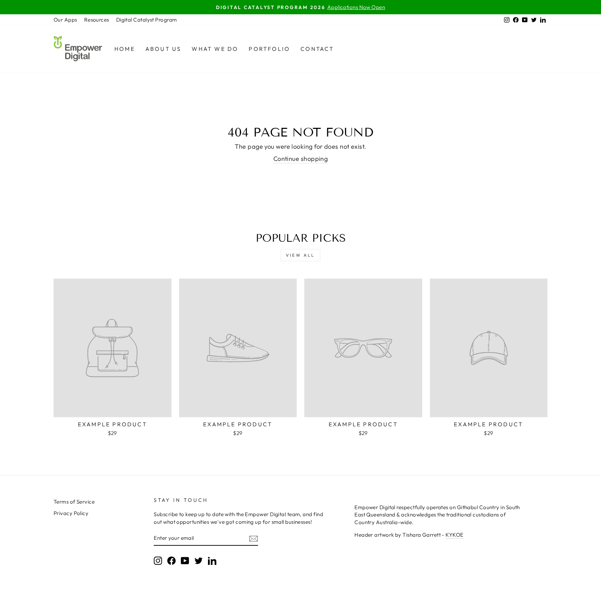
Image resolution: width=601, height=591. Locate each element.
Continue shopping (300, 159)
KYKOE (454, 534)
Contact (317, 48)
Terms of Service (74, 501)
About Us (163, 48)
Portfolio (269, 48)
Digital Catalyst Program (146, 19)
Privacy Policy (71, 513)
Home (124, 48)
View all (300, 255)
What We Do (215, 48)
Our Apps (65, 19)
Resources (96, 19)
